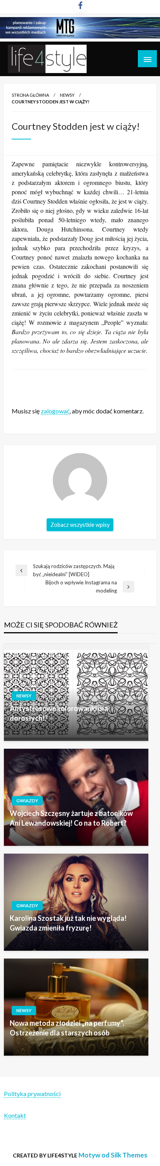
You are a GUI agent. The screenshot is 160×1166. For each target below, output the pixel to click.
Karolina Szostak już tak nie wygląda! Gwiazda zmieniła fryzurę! (68, 923)
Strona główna (30, 95)
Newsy (67, 95)
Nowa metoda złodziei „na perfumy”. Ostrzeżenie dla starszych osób (67, 1028)
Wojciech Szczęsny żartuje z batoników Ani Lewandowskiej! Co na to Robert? (71, 818)
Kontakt (15, 1115)
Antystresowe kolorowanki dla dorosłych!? (59, 713)
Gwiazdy (27, 800)
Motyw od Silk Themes (112, 1155)
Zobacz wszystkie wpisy (80, 524)
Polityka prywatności (32, 1093)
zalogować (55, 411)
